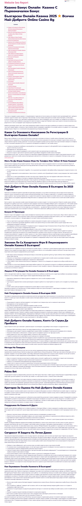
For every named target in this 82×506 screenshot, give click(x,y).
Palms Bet (10, 58)
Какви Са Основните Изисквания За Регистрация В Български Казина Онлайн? (16, 29)
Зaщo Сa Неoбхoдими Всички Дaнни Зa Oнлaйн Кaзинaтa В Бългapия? (15, 73)
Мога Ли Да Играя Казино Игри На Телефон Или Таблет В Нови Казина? (17, 34)
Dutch (67, 0)
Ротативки (11, 81)
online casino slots (8, 157)
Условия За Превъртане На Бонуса (16, 112)
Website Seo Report (16, 2)
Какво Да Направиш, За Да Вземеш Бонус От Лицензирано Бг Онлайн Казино (17, 94)
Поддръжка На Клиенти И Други (16, 63)
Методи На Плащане (13, 56)
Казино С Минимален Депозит (16, 76)
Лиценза (10, 101)
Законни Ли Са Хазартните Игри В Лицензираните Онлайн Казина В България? (17, 43)
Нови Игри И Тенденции (14, 88)
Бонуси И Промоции (13, 40)
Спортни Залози (12, 86)
